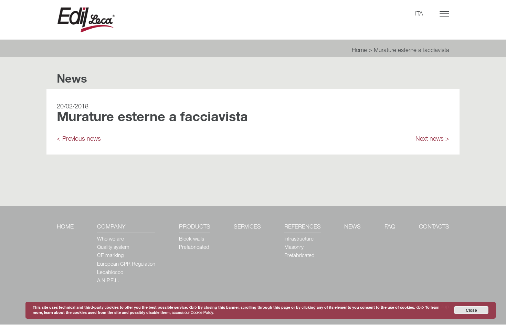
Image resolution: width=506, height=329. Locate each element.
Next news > (432, 139)
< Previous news (79, 139)
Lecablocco (110, 272)
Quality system (113, 247)
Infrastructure (299, 239)
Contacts (434, 227)
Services (247, 227)
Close (471, 310)
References (302, 227)
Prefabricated (194, 247)
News (352, 227)
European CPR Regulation (126, 264)
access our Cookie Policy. (193, 313)
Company (111, 227)
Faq (390, 227)
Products (194, 227)
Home (359, 51)
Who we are (110, 239)
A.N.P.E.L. (108, 281)
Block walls (191, 239)
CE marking (110, 255)
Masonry (294, 247)
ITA (419, 14)
